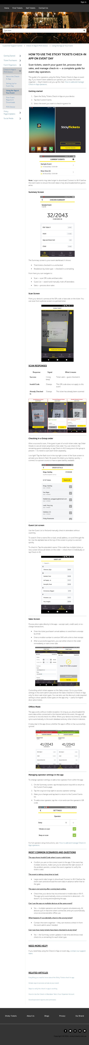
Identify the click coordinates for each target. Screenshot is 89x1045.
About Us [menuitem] (30, 1016)
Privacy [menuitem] (62, 1016)
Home (6, 8)
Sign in (83, 2)
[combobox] (42, 30)
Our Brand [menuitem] (80, 1016)
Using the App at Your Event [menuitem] (12, 91)
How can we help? (17, 25)
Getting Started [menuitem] (9, 56)
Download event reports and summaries (42, 1000)
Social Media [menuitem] (8, 118)
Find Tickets (17, 8)
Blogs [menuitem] (46, 1016)
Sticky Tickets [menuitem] (11, 1016)
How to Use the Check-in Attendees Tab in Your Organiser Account (51, 994)
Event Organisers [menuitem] (10, 65)
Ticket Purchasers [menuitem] (10, 60)
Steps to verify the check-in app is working (43, 989)
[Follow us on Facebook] (65, 1031)
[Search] (84, 30)
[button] (20, 56)
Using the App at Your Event (62, 46)
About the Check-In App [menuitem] (13, 77)
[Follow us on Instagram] (75, 1031)
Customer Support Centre (12, 46)
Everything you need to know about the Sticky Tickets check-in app (51, 977)
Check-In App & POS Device (37, 46)
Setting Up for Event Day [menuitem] (11, 84)
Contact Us (43, 8)
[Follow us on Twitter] (70, 1031)
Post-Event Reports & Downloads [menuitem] (10, 99)
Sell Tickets (30, 8)
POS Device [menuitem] (10, 107)
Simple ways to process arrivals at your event (44, 983)
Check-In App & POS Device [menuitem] (10, 71)
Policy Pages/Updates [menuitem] (9, 112)
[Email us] (80, 1031)
